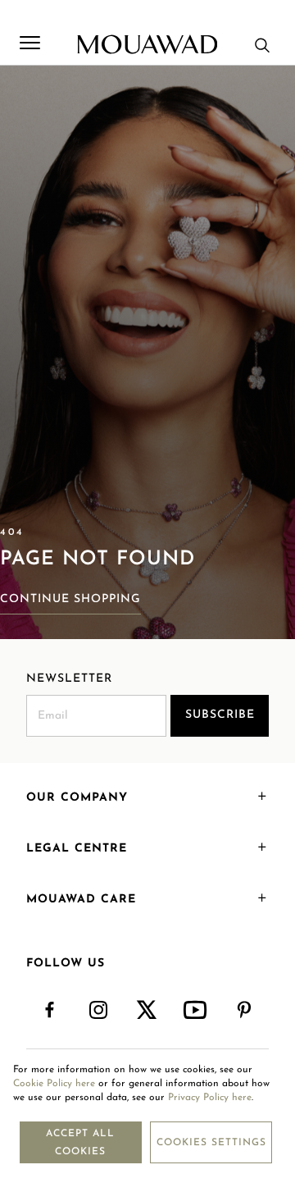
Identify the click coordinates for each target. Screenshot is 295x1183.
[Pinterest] (244, 1010)
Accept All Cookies (80, 1143)
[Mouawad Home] (147, 44)
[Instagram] (99, 1010)
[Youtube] (196, 1010)
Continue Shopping (70, 599)
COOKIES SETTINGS (211, 1143)
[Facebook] (50, 1010)
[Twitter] (147, 1010)
